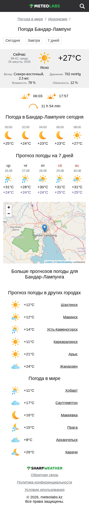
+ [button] (8, 207)
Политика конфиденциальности (44, 482)
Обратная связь (44, 475)
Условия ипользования (45, 490)
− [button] (8, 213)
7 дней (53, 40)
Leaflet (48, 261)
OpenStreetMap (64, 261)
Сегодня (12, 40)
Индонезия (57, 19)
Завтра (34, 40)
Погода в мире (30, 19)
